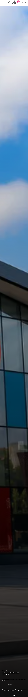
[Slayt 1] (13, 695)
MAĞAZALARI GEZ (8, 684)
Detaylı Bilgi (19, 690)
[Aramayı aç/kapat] (22, 2)
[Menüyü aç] (26, 3)
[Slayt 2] (14, 695)
